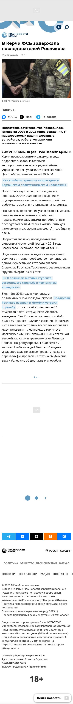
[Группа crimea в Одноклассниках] (50, 536)
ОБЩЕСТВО (27, 564)
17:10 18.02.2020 (10, 54)
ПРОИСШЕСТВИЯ (46, 564)
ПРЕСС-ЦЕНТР (28, 575)
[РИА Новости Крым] (14, 35)
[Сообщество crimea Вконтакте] (22, 536)
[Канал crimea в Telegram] (9, 536)
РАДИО (45, 575)
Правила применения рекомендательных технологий (35, 615)
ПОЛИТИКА (11, 564)
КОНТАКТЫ (60, 575)
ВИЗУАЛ (64, 564)
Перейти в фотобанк (21, 101)
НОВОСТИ (8, 575)
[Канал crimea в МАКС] (64, 536)
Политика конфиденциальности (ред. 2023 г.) (30, 611)
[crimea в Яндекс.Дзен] (36, 536)
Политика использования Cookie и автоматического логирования (35, 606)
